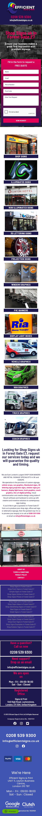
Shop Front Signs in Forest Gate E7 (21, 589)
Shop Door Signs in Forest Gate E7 (21, 622)
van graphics (18, 485)
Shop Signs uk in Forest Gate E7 (21, 602)
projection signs (19, 488)
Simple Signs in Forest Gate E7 (21, 592)
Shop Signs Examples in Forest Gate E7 (21, 624)
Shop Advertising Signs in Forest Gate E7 (21, 607)
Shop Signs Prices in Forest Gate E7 (21, 597)
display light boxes (16, 490)
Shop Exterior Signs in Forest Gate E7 (21, 627)
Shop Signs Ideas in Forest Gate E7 (21, 604)
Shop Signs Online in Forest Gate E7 (21, 594)
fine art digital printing (22, 493)
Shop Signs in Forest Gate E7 (21, 587)
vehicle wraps (7, 485)
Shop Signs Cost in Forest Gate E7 (21, 617)
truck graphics (29, 490)
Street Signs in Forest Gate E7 (21, 612)
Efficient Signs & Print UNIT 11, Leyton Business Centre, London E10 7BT (21, 782)
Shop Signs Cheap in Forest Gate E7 (21, 619)
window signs (31, 488)
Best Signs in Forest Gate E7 (21, 609)
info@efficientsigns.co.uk (21, 20)
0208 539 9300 (21, 17)
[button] (2, 545)
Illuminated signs (30, 485)
